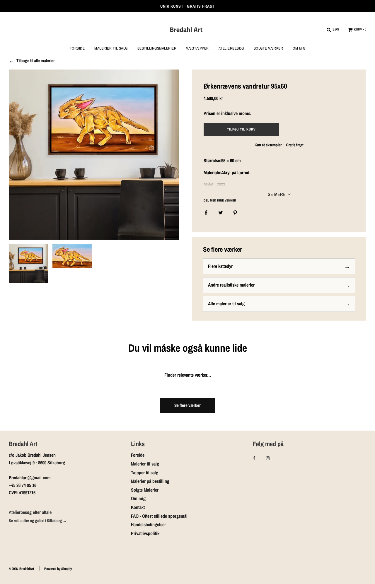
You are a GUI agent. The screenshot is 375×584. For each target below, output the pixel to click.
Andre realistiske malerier (231, 285)
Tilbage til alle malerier (35, 61)
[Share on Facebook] (206, 212)
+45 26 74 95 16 (22, 485)
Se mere (277, 194)
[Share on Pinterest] (235, 212)
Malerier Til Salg (111, 48)
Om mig (299, 48)
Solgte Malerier (144, 490)
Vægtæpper (197, 48)
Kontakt (138, 507)
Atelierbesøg (231, 48)
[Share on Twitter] (220, 212)
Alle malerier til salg (226, 303)
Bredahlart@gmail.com (30, 477)
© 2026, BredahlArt (21, 568)
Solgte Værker (268, 48)
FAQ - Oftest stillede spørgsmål (159, 516)
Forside (77, 48)
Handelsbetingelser (148, 524)
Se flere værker (187, 405)
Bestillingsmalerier (157, 48)
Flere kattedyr (220, 266)
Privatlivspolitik (145, 533)
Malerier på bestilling (150, 481)
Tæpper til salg (144, 472)
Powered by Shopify (58, 568)
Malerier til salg (145, 464)
